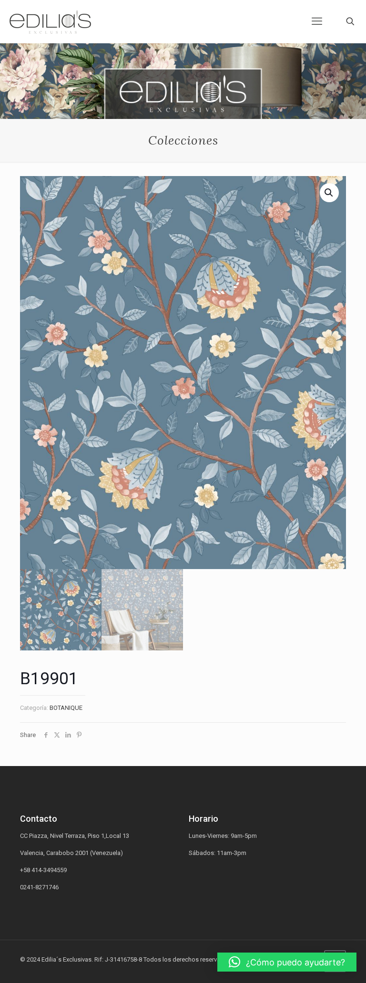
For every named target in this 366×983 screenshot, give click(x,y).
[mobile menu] (317, 21)
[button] (286, 962)
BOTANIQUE (66, 707)
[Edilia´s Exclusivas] (50, 21)
